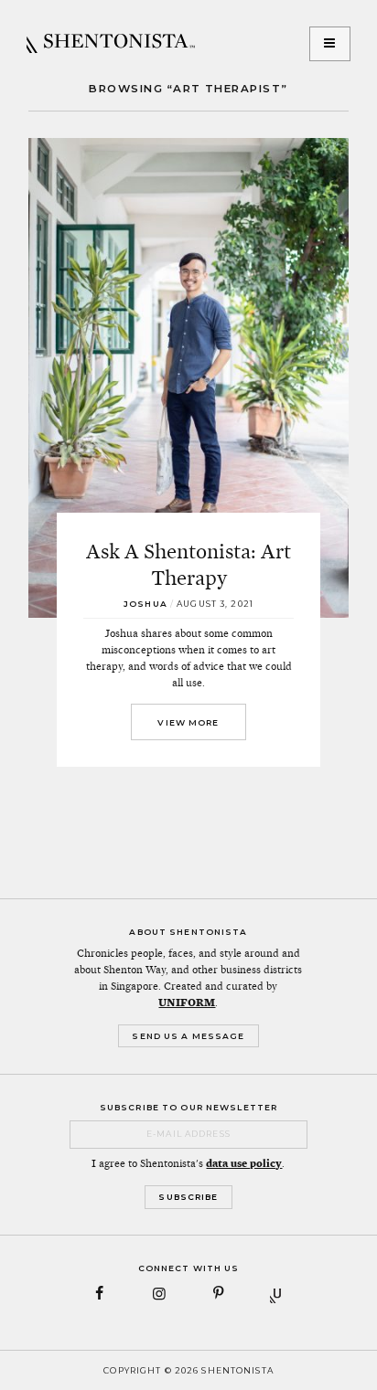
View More (188, 722)
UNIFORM (186, 1002)
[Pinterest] (218, 1294)
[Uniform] (278, 1294)
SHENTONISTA (111, 44)
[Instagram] (159, 1294)
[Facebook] (100, 1294)
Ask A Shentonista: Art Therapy (188, 564)
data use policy (244, 1163)
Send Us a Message (188, 1036)
